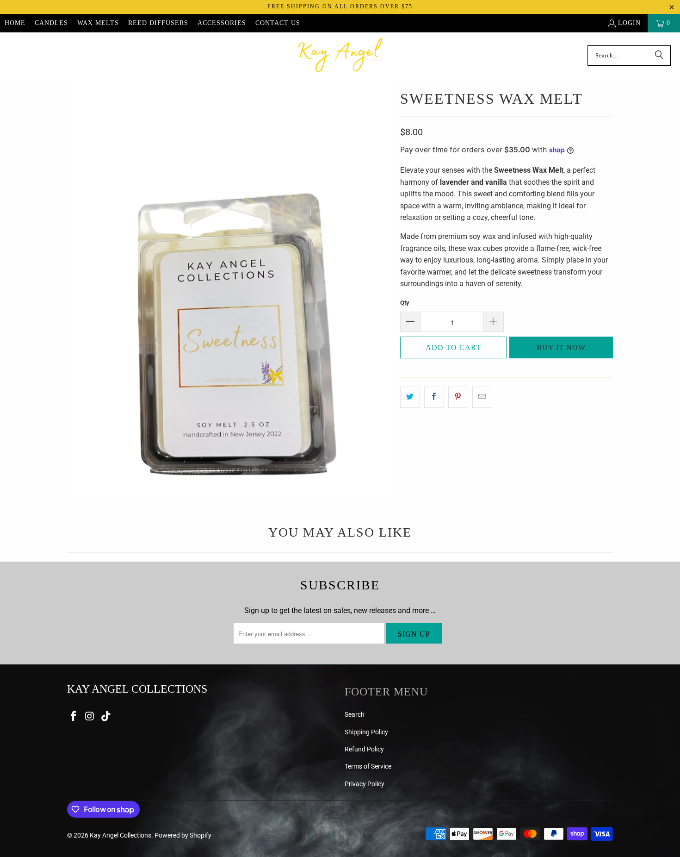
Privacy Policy (364, 784)
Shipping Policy (366, 732)
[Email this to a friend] (482, 397)
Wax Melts (98, 22)
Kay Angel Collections (120, 835)
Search (355, 714)
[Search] (659, 55)
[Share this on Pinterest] (458, 397)
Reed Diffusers (158, 22)
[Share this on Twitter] (410, 397)
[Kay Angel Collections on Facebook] (74, 717)
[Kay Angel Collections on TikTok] (106, 717)
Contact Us (277, 22)
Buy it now (561, 347)
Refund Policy (364, 749)
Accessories (222, 22)
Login (629, 22)
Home (15, 22)
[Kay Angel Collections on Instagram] (90, 717)
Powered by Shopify (183, 835)
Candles (51, 22)
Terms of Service (368, 766)
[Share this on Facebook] (434, 397)
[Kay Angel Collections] (341, 55)
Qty (404, 302)
